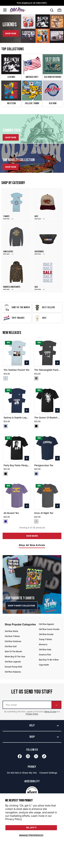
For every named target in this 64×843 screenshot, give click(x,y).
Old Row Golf (11, 646)
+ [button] (27, 362)
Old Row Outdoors (13, 641)
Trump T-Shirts (45, 639)
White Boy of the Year (15, 656)
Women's (43, 644)
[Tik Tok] (44, 756)
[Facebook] (20, 756)
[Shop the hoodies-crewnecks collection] (16, 275)
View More (32, 536)
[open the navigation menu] (5, 10)
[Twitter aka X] (36, 756)
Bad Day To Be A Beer (49, 659)
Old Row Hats (45, 649)
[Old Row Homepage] (23, 10)
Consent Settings (48, 772)
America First (45, 654)
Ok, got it (31, 827)
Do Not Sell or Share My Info (22, 772)
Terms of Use (50, 711)
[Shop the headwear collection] (48, 205)
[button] (6, 378)
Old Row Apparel (46, 624)
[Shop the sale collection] (48, 275)
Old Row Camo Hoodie (49, 629)
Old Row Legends (13, 661)
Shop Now (10, 137)
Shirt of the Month (13, 651)
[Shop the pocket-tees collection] (16, 205)
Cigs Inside (44, 665)
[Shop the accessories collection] (48, 240)
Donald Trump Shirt (13, 666)
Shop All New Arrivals (32, 545)
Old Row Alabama (13, 672)
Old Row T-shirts (12, 636)
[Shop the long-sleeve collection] (16, 240)
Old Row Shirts (11, 631)
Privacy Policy (32, 714)
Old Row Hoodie (46, 634)
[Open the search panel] (51, 10)
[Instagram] (28, 756)
